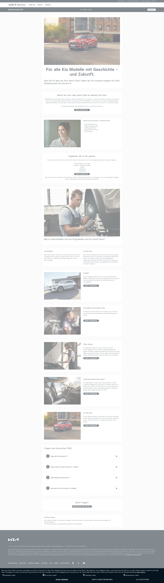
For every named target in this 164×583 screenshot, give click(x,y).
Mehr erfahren (141, 572)
